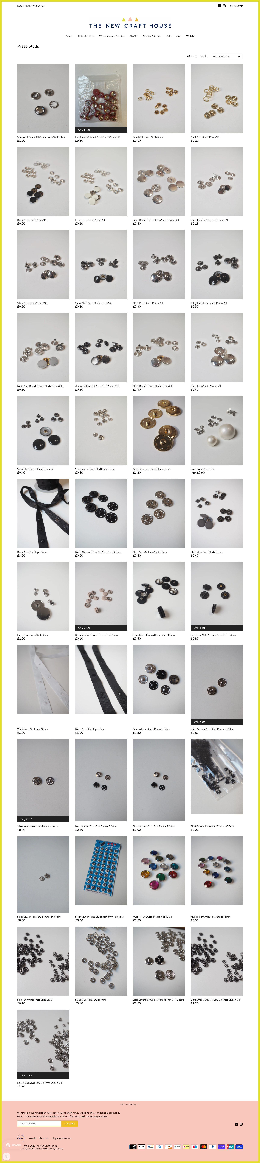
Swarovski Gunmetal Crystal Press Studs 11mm (41, 136)
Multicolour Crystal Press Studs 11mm (210, 916)
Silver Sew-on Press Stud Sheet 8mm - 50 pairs (99, 916)
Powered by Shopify (53, 1148)
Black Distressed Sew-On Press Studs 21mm (98, 552)
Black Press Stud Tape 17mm (32, 552)
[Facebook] (219, 5)
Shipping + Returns (61, 1138)
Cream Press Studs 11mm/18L (91, 219)
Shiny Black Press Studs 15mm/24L (209, 303)
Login (20, 5)
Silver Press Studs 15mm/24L (148, 303)
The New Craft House (46, 1145)
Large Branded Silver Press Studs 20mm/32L (156, 219)
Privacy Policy (50, 1116)
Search (32, 1138)
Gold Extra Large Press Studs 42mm (151, 468)
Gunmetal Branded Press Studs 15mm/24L (97, 385)
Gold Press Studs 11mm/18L (206, 136)
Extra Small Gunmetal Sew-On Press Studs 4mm (216, 999)
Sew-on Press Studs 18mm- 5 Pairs (151, 729)
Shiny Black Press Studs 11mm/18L (93, 303)
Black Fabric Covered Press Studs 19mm (154, 634)
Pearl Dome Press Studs (203, 468)
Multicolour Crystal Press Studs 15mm (153, 916)
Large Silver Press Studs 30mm (33, 634)
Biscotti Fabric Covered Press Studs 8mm (96, 634)
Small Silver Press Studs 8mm (90, 999)
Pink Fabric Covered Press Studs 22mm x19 (97, 136)
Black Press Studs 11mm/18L (32, 219)
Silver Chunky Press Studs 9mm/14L (209, 219)
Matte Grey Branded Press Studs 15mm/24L (40, 385)
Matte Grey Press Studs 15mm (206, 552)
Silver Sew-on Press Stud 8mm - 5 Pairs (95, 468)
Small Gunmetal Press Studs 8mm (35, 999)
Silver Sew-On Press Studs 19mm (150, 552)
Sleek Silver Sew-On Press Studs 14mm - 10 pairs (158, 999)
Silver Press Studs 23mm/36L (206, 385)
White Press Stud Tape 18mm (32, 729)
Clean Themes (35, 1148)
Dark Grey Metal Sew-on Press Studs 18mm (213, 634)
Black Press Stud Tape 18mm (90, 729)
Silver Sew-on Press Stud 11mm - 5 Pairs (212, 729)
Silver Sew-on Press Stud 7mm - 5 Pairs (153, 826)
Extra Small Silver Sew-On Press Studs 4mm (40, 1082)
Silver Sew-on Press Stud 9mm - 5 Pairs (37, 826)
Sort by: (204, 56)
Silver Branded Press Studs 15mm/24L (153, 385)
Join (28, 5)
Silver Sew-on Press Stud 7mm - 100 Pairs (39, 916)
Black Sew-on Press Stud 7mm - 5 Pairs (95, 826)
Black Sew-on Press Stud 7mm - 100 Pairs (212, 826)
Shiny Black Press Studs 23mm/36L (35, 468)
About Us (43, 1138)
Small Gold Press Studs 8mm (148, 136)
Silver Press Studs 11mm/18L (32, 303)
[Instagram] (224, 5)
